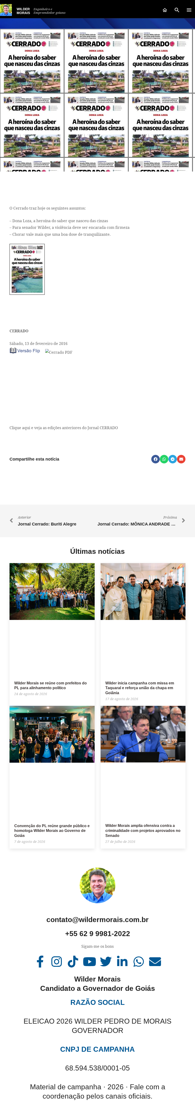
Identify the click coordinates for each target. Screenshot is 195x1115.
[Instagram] (57, 962)
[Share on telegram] (172, 459)
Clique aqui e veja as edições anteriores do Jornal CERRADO (64, 427)
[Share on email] (181, 459)
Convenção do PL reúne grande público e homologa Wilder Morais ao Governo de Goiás (52, 831)
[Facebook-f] (40, 962)
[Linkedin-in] (122, 962)
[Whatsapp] (139, 962)
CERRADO (19, 331)
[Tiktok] (73, 962)
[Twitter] (106, 962)
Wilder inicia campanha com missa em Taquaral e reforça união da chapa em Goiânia (139, 688)
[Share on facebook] (155, 459)
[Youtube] (89, 962)
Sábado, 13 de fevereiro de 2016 (39, 343)
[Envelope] (155, 962)
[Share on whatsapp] (164, 459)
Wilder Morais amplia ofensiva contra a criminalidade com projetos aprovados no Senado (142, 831)
